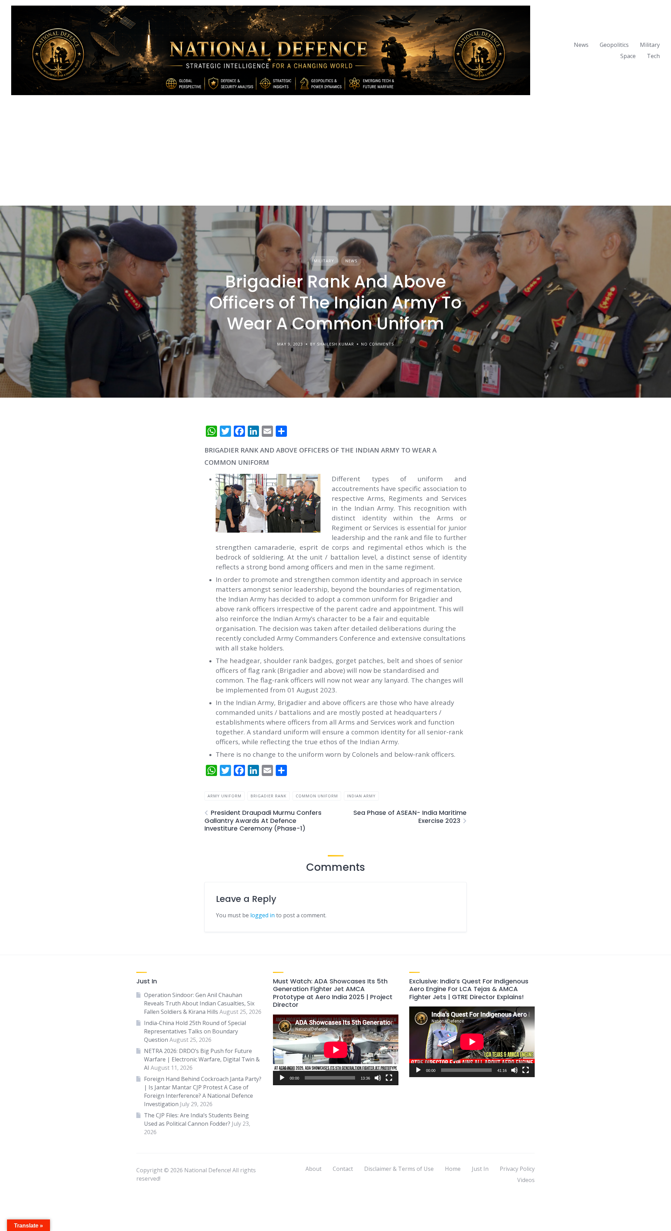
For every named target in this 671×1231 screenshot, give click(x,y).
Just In (480, 1169)
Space (628, 56)
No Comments (377, 344)
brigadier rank (269, 795)
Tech (653, 56)
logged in (262, 915)
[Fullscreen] (388, 1077)
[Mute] (377, 1077)
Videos (526, 1180)
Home (453, 1169)
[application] (335, 1050)
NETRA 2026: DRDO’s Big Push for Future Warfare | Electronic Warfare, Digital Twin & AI (202, 1059)
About (313, 1169)
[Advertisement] (335, 153)
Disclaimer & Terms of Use (399, 1169)
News (581, 45)
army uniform (224, 795)
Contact (343, 1169)
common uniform (317, 795)
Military (650, 45)
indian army (361, 795)
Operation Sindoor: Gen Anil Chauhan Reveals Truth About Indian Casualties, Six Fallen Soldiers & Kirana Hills (199, 1003)
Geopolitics (614, 45)
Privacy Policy (517, 1169)
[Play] (282, 1077)
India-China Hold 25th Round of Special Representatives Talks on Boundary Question (195, 1031)
